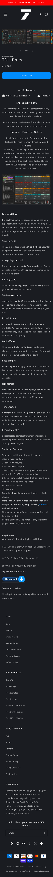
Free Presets (11, 699)
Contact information (41, 871)
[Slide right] (33, 51)
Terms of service (25, 871)
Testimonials (11, 774)
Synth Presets (12, 637)
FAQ (7, 736)
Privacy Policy (12, 755)
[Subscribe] (44, 833)
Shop (8, 624)
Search (9, 630)
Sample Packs (12, 643)
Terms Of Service (13, 767)
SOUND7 (16, 867)
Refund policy (12, 662)
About (8, 742)
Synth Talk (10, 680)
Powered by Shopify (26, 867)
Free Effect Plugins (14, 718)
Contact (9, 748)
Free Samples (12, 693)
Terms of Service (13, 656)
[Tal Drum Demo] (13, 582)
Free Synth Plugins (14, 712)
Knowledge (11, 686)
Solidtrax (44, 504)
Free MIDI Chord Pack (15, 705)
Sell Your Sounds (13, 649)
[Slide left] (20, 51)
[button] (6, 14)
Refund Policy (12, 761)
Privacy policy (11, 871)
